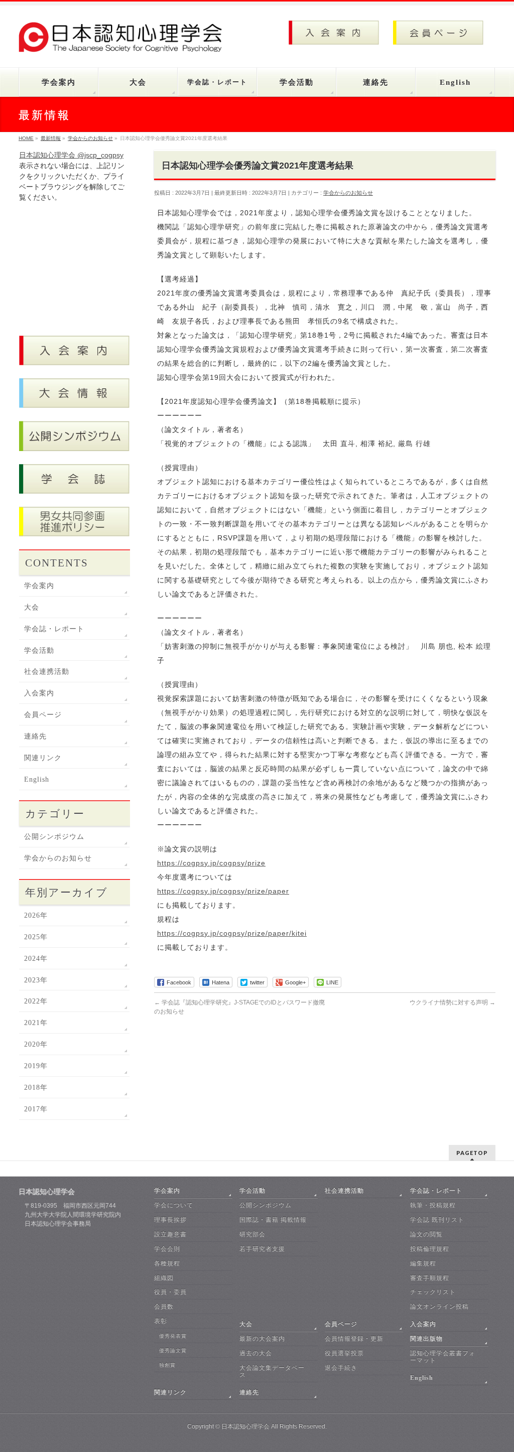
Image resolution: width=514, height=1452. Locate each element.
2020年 (36, 1044)
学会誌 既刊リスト (437, 1219)
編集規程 (423, 1263)
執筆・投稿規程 (433, 1205)
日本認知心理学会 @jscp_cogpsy (71, 155)
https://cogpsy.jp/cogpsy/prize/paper (223, 891)
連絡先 (35, 736)
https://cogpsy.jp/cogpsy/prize (211, 863)
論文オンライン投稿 (439, 1306)
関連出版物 (426, 1338)
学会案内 (39, 586)
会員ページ (43, 714)
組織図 (164, 1277)
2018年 (36, 1087)
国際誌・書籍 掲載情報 (273, 1219)
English (36, 779)
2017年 (36, 1109)
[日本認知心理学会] (125, 41)
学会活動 (39, 650)
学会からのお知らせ (348, 193)
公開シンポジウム (54, 836)
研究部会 (252, 1234)
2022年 (36, 1001)
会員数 (164, 1306)
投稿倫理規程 (429, 1248)
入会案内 (39, 693)
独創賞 (167, 1365)
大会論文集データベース (272, 1371)
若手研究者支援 (262, 1248)
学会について (173, 1205)
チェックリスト (433, 1291)
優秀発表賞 (173, 1336)
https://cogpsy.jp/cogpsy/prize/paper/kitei (232, 933)
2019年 (36, 1066)
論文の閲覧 (426, 1234)
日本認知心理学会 (245, 1426)
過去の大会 (255, 1353)
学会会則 (167, 1248)
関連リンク (43, 758)
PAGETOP (472, 1152)
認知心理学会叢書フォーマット (442, 1357)
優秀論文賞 (173, 1350)
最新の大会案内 (262, 1338)
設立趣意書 (170, 1234)
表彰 (160, 1321)
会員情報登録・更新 (354, 1338)
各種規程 (167, 1263)
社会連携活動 (46, 671)
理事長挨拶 (170, 1219)
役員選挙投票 (344, 1353)
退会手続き (341, 1367)
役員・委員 (170, 1291)
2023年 (36, 980)
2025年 (36, 937)
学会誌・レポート (54, 629)
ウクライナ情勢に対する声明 (452, 1002)
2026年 (36, 915)
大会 (31, 607)
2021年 (36, 1023)
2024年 (36, 958)
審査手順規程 (429, 1277)
